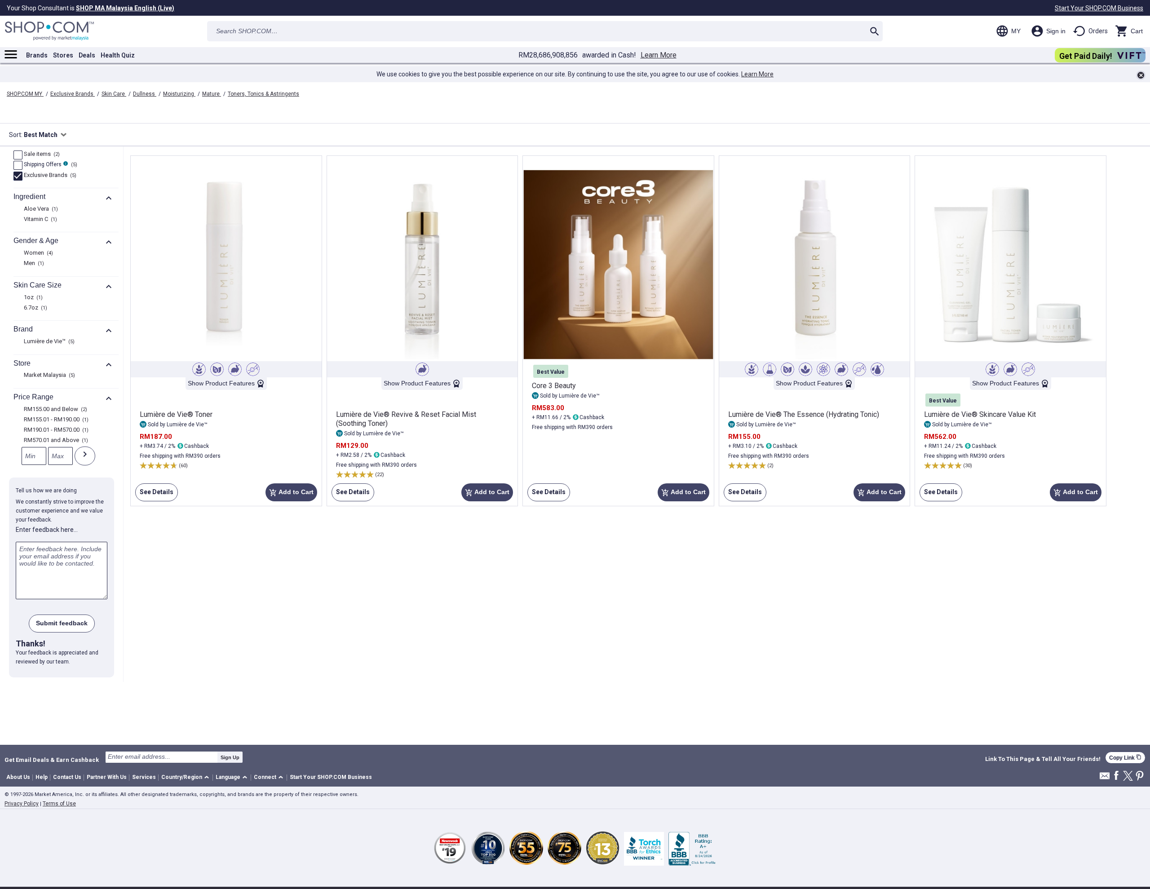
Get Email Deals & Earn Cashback (51, 759)
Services (144, 777)
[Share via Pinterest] (1140, 776)
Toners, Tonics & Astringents (263, 94)
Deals (87, 55)
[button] (186, 778)
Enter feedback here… (47, 529)
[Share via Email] (1105, 778)
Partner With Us (107, 777)
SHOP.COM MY (25, 94)
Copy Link (1125, 757)
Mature (211, 94)
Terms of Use (59, 804)
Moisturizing (179, 94)
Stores (63, 55)
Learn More (659, 55)
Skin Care (114, 94)
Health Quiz (118, 55)
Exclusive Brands (72, 94)
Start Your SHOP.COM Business (1099, 8)
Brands (37, 55)
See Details (154, 494)
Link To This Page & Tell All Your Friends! (1043, 759)
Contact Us (67, 777)
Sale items (41, 154)
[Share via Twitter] (1128, 776)
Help (41, 777)
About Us (18, 777)
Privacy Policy (21, 804)
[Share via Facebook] (1116, 776)
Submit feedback (62, 623)
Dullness (144, 94)
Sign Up (230, 757)
